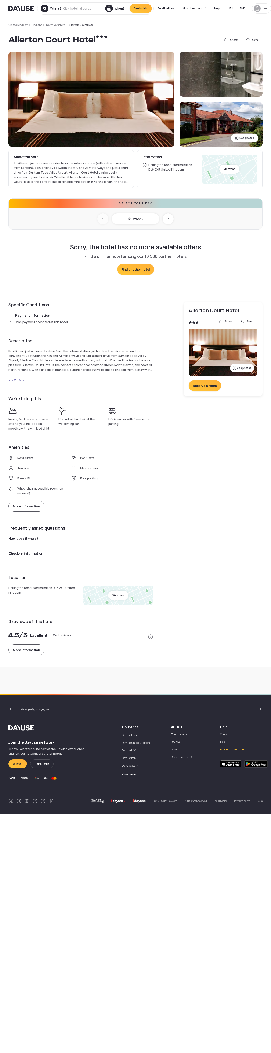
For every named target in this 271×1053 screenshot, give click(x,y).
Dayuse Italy (129, 758)
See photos (246, 138)
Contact (224, 734)
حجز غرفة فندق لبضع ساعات (34, 709)
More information (26, 506)
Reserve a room (205, 385)
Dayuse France (130, 735)
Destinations (166, 8)
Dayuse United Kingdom (136, 743)
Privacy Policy (242, 801)
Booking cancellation (232, 749)
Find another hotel (135, 269)
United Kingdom (18, 25)
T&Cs (259, 801)
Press (174, 749)
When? (138, 219)
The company (179, 734)
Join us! (18, 763)
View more (16, 380)
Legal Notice (220, 801)
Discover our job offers (183, 757)
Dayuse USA (129, 750)
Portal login (42, 763)
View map (229, 169)
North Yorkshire (55, 25)
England (37, 25)
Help (217, 8)
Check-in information (25, 553)
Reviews (175, 742)
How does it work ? (194, 8)
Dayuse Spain (130, 765)
